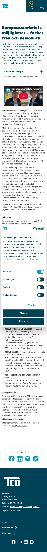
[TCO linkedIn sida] (26, 542)
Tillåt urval (23, 321)
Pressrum (7, 527)
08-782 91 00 (16, 503)
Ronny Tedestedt (19, 425)
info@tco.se (14, 510)
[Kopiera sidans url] (36, 459)
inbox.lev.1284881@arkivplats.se (24, 506)
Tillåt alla (23, 313)
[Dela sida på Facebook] (12, 459)
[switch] (40, 279)
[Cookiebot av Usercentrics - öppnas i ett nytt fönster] (33, 228)
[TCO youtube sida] (32, 542)
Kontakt (6, 533)
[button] (41, 71)
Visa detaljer (33, 305)
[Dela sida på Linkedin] (20, 459)
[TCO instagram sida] (20, 542)
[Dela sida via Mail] (28, 459)
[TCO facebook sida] (14, 542)
